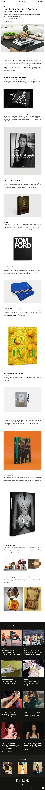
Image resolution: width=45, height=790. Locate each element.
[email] (4, 22)
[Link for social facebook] (20, 785)
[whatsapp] (14, 22)
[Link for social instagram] (22, 785)
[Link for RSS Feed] (25, 785)
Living (5, 6)
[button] (42, 768)
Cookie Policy (29, 788)
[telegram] (16, 22)
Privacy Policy (21, 788)
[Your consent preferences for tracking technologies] (43, 788)
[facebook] (6, 22)
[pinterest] (8, 22)
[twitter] (12, 22)
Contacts (15, 788)
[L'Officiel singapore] (22, 2)
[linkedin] (10, 22)
